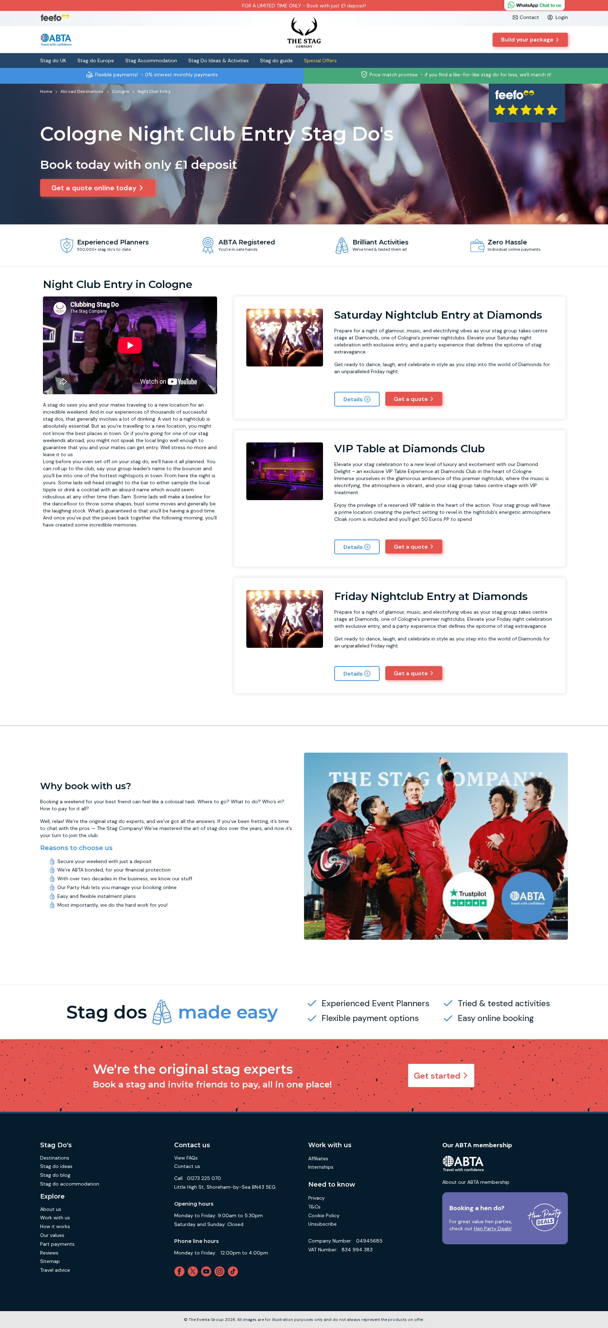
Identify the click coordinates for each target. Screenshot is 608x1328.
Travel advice (55, 1270)
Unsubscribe (322, 1224)
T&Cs (314, 1207)
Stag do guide (276, 60)
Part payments (57, 1244)
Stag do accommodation (69, 1184)
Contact (529, 17)
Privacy (316, 1198)
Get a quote (411, 399)
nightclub (194, 419)
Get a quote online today (94, 187)
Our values (52, 1235)
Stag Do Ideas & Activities (218, 60)
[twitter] (194, 1271)
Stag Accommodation (151, 60)
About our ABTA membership (475, 1182)
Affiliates (318, 1158)
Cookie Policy (324, 1215)
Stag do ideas (56, 1166)
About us (50, 1209)
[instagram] (221, 1271)
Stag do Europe (95, 60)
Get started (437, 1075)
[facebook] (181, 1271)
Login (562, 17)
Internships (321, 1167)
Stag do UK (53, 60)
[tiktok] (234, 1271)
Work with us (55, 1217)
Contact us (187, 1166)
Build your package (527, 39)
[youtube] (207, 1271)
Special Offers (320, 60)
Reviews (49, 1253)
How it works (55, 1226)
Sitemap (50, 1261)
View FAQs (186, 1158)
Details (353, 399)
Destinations (54, 1158)
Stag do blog (55, 1175)
